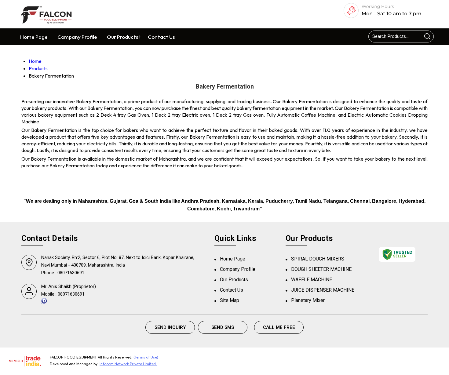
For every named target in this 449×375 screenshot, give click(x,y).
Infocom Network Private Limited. (128, 364)
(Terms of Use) (145, 357)
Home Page (34, 37)
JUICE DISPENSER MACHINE (322, 290)
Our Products (122, 37)
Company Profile (77, 37)
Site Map (229, 300)
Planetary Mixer (308, 300)
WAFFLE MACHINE (311, 279)
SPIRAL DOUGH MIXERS (317, 259)
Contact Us (161, 37)
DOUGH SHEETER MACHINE (321, 269)
